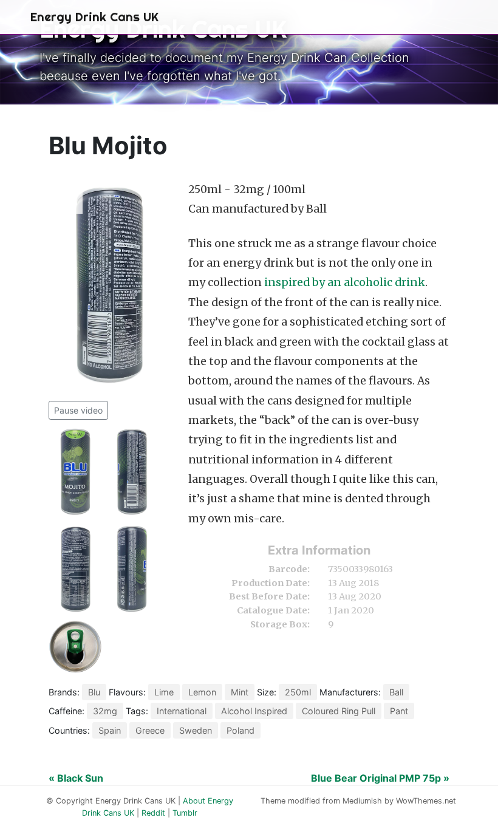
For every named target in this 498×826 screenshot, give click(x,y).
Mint (239, 692)
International (181, 711)
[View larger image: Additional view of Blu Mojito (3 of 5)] (77, 569)
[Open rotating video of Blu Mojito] (109, 288)
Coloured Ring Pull (338, 711)
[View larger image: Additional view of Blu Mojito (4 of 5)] (132, 569)
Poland (240, 730)
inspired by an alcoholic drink (344, 282)
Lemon (202, 692)
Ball (396, 692)
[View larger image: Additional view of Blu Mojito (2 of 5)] (132, 472)
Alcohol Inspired (254, 711)
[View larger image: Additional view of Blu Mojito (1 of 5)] (77, 472)
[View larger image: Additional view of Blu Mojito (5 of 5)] (75, 646)
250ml (298, 692)
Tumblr (184, 812)
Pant (399, 711)
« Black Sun (76, 778)
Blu (94, 692)
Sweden (195, 730)
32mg (105, 711)
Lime (164, 692)
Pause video (78, 410)
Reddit (153, 812)
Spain (109, 730)
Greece (150, 730)
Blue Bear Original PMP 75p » (380, 778)
